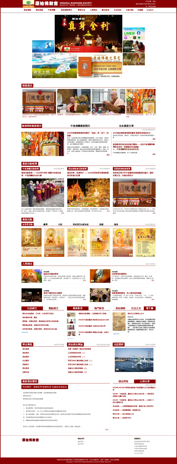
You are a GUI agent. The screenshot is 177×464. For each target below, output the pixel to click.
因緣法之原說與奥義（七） (78, 372)
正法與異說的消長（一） (77, 357)
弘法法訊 (117, 10)
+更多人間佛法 (150, 264)
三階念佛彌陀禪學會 (140, 446)
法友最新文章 (126, 125)
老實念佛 (25, 372)
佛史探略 (39, 10)
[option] (88, 47)
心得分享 (145, 381)
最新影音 (78, 308)
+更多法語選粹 (150, 344)
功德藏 (140, 10)
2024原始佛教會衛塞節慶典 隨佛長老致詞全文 (132, 133)
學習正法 (81, 10)
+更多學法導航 (59, 344)
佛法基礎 (25, 349)
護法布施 (80, 444)
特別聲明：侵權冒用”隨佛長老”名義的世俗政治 (45, 387)
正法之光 (136, 308)
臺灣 (45, 224)
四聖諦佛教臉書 (139, 451)
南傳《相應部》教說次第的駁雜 (79, 349)
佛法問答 (123, 381)
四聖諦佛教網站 (139, 444)
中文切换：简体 (151, 1)
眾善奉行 (25, 364)
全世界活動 (27, 224)
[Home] (57, 4)
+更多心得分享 (150, 385)
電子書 (149, 308)
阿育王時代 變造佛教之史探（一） (80, 364)
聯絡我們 (80, 441)
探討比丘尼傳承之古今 (136, 313)
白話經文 (32, 308)
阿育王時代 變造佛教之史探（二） (80, 360)
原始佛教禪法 (66, 10)
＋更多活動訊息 (150, 224)
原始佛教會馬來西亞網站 (142, 441)
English (150, 10)
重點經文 (53, 308)
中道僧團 (51, 10)
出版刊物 (129, 10)
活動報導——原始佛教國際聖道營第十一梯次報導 (73, 114)
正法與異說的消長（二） (77, 353)
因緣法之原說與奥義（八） (78, 368)
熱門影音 (99, 308)
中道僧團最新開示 (80, 125)
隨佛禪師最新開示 (32, 125)
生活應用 (25, 360)
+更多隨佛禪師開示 (149, 130)
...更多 (108, 155)
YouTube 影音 (138, 453)
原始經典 (25, 357)
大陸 (60, 224)
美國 (101, 224)
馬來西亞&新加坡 (81, 224)
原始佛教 (27, 10)
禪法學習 (25, 368)
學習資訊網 (152, 6)
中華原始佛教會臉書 (140, 448)
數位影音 (105, 10)
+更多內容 (24, 332)
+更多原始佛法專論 (103, 344)
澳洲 (116, 224)
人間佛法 (93, 10)
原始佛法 (25, 353)
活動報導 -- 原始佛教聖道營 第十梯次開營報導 (106, 114)
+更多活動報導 (58, 169)
